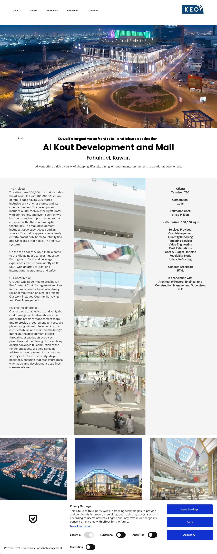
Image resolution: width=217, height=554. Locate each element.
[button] (19, 10)
